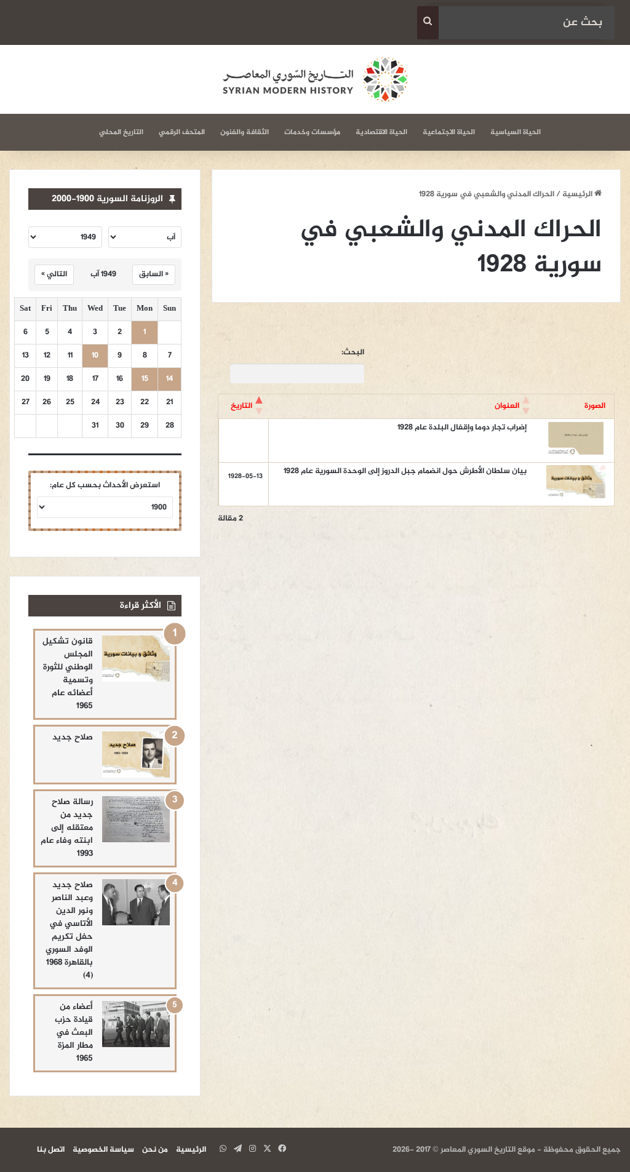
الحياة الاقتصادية (381, 132)
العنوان (507, 406)
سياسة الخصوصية (103, 1150)
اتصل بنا (51, 1150)
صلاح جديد (72, 737)
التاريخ (241, 406)
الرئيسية (578, 194)
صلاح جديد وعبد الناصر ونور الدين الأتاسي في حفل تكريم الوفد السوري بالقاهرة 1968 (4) (69, 930)
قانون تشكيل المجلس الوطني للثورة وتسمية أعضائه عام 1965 (67, 673)
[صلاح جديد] (136, 755)
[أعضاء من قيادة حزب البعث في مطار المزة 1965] (136, 1024)
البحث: (352, 352)
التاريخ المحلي (121, 132)
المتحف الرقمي (182, 132)
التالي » (54, 274)
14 (169, 379)
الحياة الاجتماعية (449, 132)
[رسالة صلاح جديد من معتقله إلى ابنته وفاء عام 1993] (136, 819)
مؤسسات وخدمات (312, 132)
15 (145, 379)
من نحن (155, 1150)
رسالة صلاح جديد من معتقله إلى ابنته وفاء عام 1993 (67, 828)
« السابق (154, 274)
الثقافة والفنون (244, 132)
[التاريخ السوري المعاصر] (315, 79)
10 (95, 355)
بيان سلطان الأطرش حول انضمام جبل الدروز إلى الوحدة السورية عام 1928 (405, 471)
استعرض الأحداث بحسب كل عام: (105, 485)
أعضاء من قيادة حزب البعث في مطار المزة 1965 (74, 1033)
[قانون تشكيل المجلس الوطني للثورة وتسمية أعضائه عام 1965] (136, 659)
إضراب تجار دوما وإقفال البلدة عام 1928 (462, 427)
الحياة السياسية (515, 132)
